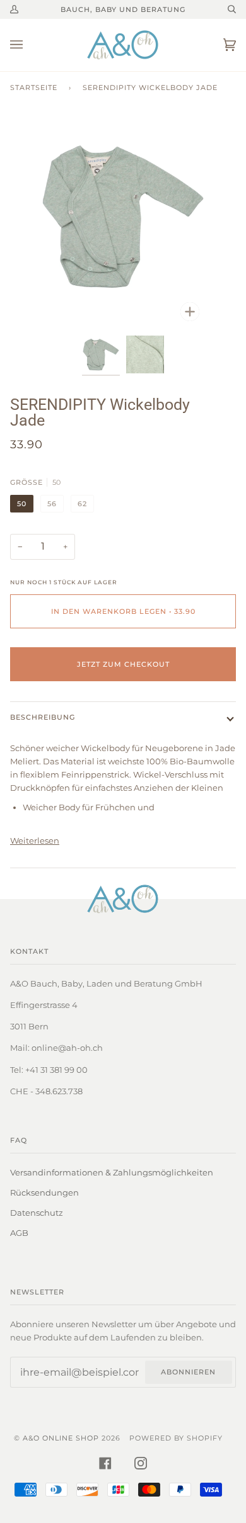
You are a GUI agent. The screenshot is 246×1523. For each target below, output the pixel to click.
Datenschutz (36, 1213)
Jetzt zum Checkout (123, 664)
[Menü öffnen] (29, 45)
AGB (19, 1233)
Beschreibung (42, 717)
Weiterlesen (34, 840)
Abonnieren (188, 1371)
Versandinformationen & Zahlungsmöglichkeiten (111, 1172)
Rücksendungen (44, 1192)
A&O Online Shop (61, 1438)
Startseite (33, 87)
